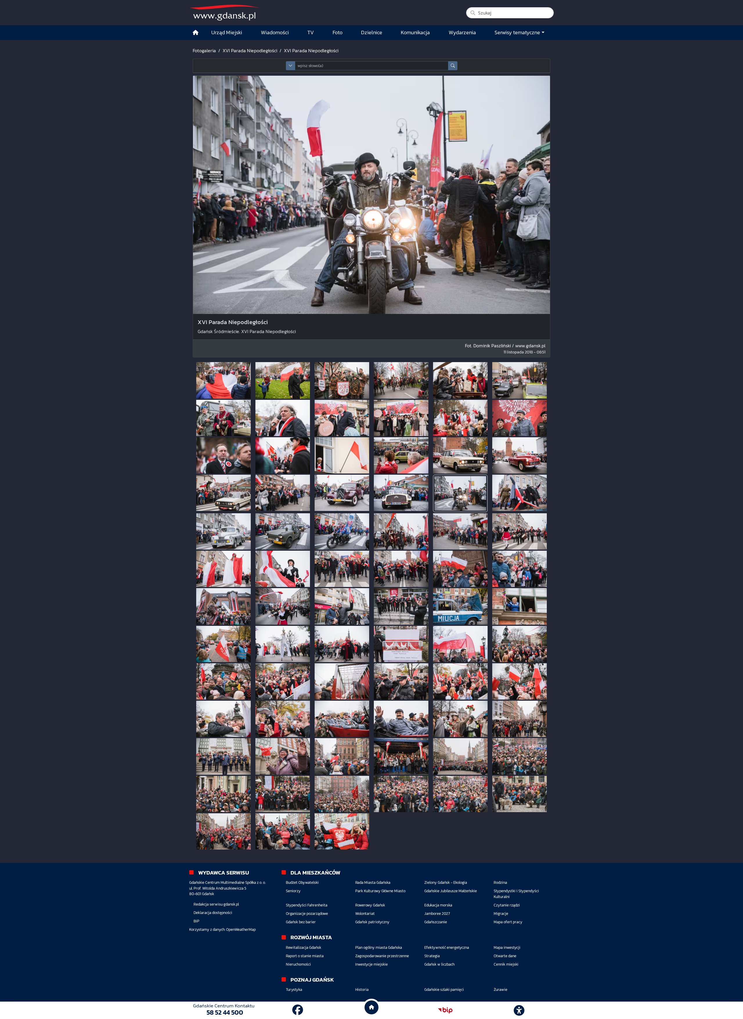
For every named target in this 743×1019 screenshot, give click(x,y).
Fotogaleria (204, 50)
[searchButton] (452, 65)
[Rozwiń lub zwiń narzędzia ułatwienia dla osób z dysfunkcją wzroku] (519, 1010)
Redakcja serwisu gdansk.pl (216, 904)
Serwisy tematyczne (517, 32)
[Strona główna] (195, 32)
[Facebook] (297, 1010)
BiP (196, 921)
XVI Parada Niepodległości (250, 50)
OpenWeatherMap (241, 929)
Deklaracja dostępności (213, 912)
